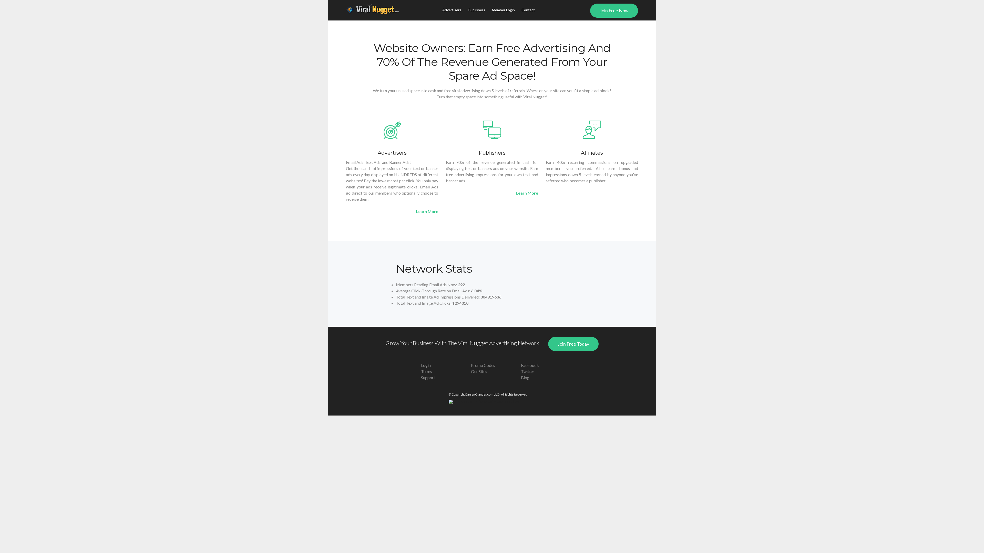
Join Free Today (573, 344)
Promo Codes (483, 365)
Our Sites (479, 371)
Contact (528, 10)
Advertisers (451, 10)
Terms (426, 371)
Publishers (476, 10)
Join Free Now (614, 10)
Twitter (527, 371)
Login (426, 365)
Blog (525, 377)
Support (428, 377)
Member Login (503, 10)
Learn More (427, 211)
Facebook (530, 365)
